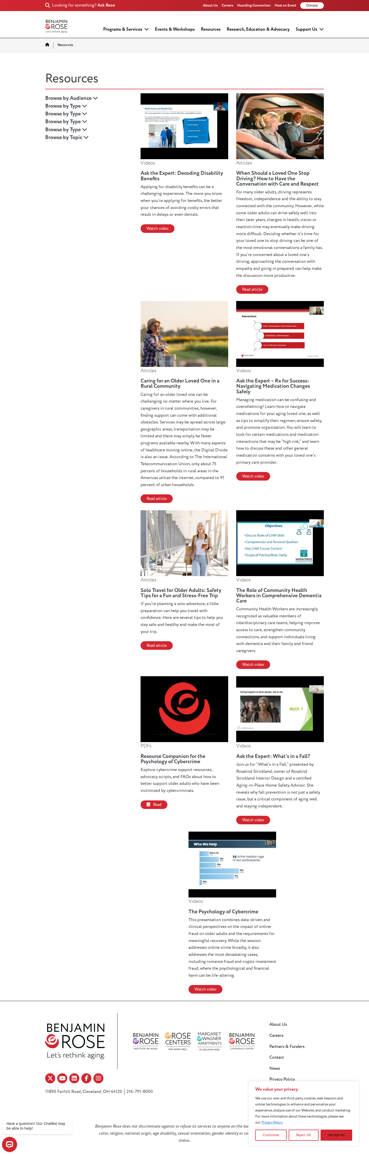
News (274, 1068)
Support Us (306, 29)
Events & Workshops (175, 29)
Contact (276, 1057)
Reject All (303, 1135)
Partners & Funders (286, 1047)
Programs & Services (122, 29)
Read (156, 804)
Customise (271, 1135)
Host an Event (285, 5)
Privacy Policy (272, 1122)
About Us (210, 5)
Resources (211, 29)
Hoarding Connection (254, 5)
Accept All (336, 1135)
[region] (304, 1113)
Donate (312, 5)
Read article (252, 289)
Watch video (157, 228)
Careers (227, 5)
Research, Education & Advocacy (258, 29)
